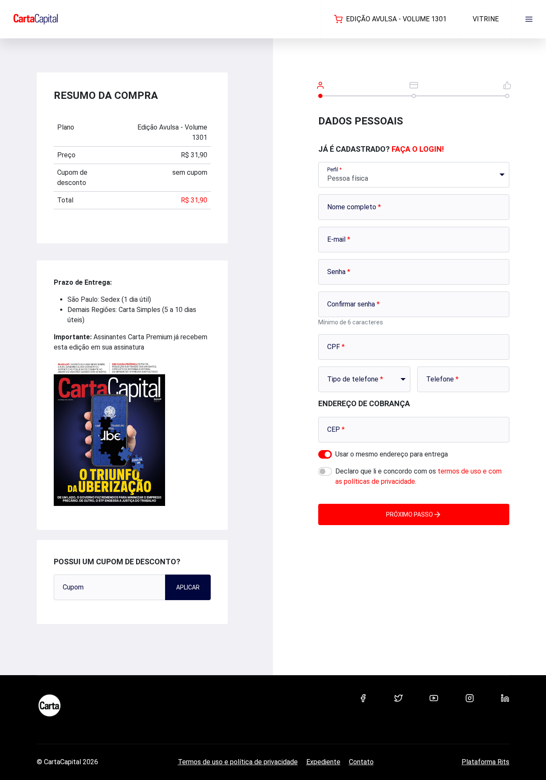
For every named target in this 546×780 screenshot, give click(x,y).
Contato (361, 762)
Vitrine (486, 19)
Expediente (323, 762)
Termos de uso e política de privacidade (238, 762)
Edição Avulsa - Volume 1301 (396, 19)
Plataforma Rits (485, 762)
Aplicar (188, 587)
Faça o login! (418, 148)
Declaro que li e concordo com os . (418, 476)
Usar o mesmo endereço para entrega (391, 454)
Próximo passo (409, 514)
